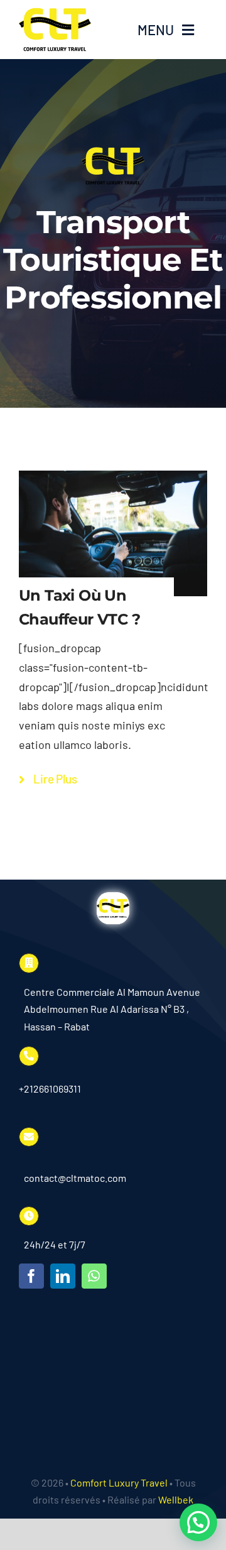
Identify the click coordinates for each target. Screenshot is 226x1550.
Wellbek (175, 1499)
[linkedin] (62, 1276)
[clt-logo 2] (55, 13)
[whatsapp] (94, 1276)
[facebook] (31, 1276)
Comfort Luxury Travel (119, 1482)
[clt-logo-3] (113, 898)
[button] (198, 1522)
